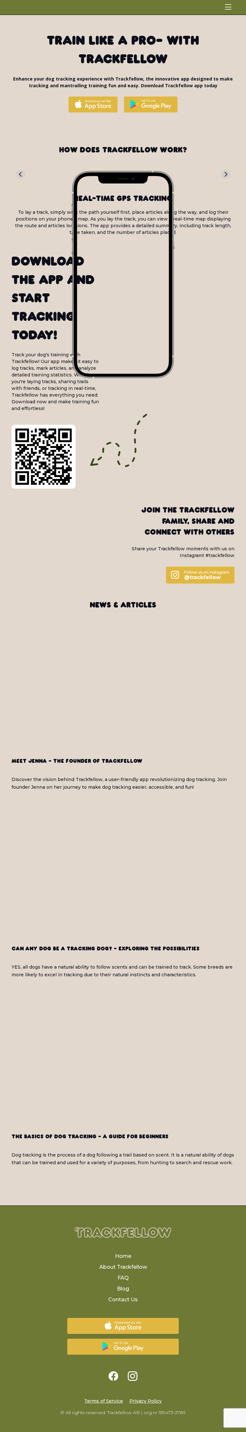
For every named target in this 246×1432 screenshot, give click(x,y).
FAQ (123, 1278)
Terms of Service (103, 1401)
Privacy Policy (145, 1401)
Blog (123, 1289)
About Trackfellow (123, 1267)
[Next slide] (225, 174)
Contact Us (123, 1300)
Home (123, 1256)
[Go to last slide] (20, 174)
